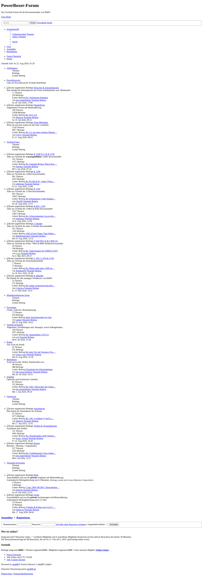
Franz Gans (21, 354)
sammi (19, 320)
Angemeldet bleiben (96, 524)
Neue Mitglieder (41, 122)
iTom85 (19, 201)
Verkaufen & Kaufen (16, 463)
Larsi (18, 253)
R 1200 (37, 171)
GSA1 (19, 135)
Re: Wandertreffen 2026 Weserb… (41, 436)
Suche (36, 495)
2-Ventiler (38, 223)
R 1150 (37, 189)
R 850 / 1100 (39, 206)
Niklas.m (20, 510)
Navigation (11, 307)
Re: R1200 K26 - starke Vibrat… (40, 181)
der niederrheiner (23, 100)
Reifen (9, 342)
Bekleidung (12, 359)
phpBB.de (31, 569)
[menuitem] (23, 34)
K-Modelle (38, 276)
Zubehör (10, 377)
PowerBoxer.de (13, 80)
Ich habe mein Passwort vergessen (71, 524)
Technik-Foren (13, 142)
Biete (36, 475)
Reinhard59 (21, 271)
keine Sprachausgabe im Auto (39, 317)
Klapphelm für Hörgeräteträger (39, 369)
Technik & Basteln (15, 325)
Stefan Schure (102, 550)
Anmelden (7, 517)
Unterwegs (11, 396)
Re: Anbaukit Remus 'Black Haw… (41, 164)
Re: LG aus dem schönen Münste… (41, 132)
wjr (17, 337)
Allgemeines (12, 68)
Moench (19, 117)
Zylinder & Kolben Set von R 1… (41, 507)
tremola (19, 490)
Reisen (37, 443)
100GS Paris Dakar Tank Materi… (41, 233)
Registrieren (23, 517)
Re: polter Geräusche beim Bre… (40, 285)
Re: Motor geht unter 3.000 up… (40, 268)
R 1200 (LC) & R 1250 (44, 154)
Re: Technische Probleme (37, 97)
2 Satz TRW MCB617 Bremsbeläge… (42, 487)
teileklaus (20, 184)
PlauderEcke (39, 105)
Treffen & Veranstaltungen (45, 426)
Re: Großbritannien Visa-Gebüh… (41, 453)
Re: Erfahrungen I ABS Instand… (40, 199)
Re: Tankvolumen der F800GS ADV (42, 251)
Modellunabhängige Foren (18, 295)
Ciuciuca (20, 288)
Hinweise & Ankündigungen (46, 88)
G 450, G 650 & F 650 (44, 258)
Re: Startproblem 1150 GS (37, 335)
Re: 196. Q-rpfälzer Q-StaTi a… (40, 418)
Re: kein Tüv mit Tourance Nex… (41, 352)
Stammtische (39, 408)
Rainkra (19, 166)
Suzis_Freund (22, 438)
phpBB (15, 564)
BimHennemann (23, 236)
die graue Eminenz (24, 372)
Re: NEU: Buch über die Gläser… (41, 387)
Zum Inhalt (6, 17)
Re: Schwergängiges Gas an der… (41, 216)
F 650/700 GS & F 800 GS (46, 241)
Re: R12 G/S (31, 115)
